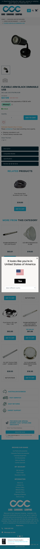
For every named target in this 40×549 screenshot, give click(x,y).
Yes (20, 281)
